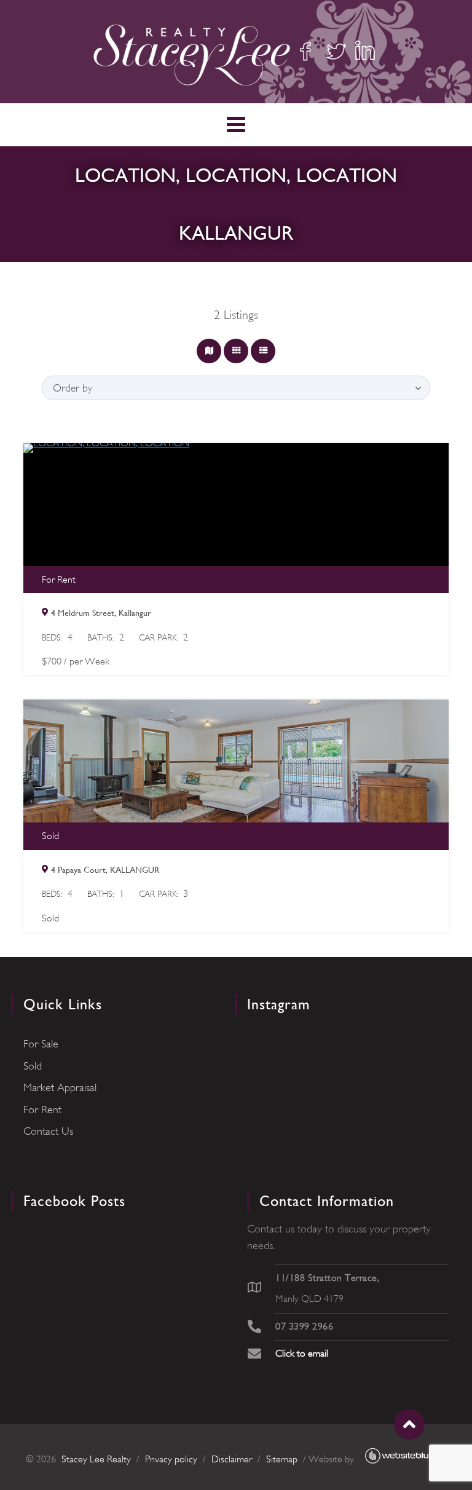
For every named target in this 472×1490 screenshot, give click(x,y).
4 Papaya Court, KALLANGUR (105, 870)
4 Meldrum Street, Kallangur (101, 613)
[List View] (263, 351)
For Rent (42, 1109)
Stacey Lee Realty (96, 1459)
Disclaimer (231, 1459)
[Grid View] (236, 351)
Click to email (301, 1353)
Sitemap (281, 1459)
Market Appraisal (59, 1087)
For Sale (40, 1044)
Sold (32, 1066)
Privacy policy (171, 1459)
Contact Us (48, 1131)
